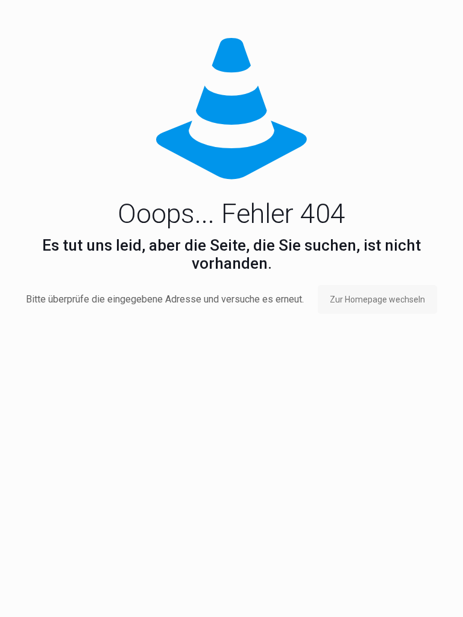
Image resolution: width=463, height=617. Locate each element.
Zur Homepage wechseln (377, 299)
